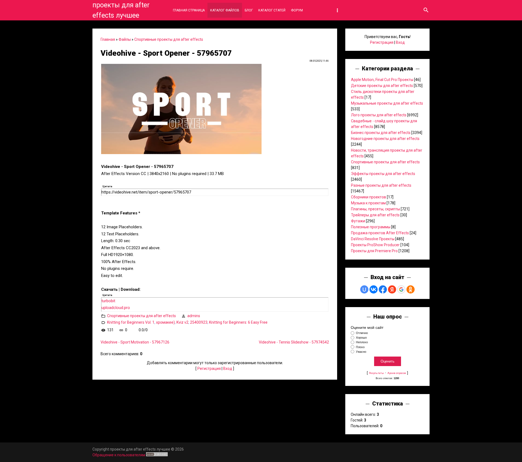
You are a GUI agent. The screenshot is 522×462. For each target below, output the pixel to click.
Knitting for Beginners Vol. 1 (130, 322)
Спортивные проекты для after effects (168, 39)
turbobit (108, 300)
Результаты (376, 373)
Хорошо (361, 337)
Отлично (362, 333)
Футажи (358, 221)
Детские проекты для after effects (382, 85)
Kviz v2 (182, 322)
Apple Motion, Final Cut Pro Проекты (382, 79)
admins (193, 316)
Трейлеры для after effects (375, 215)
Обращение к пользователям (118, 455)
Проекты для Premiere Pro (374, 251)
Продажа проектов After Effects (380, 233)
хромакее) (165, 322)
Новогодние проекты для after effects (385, 138)
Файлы (125, 39)
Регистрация (209, 368)
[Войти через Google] (401, 289)
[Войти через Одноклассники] (410, 289)
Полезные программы (370, 227)
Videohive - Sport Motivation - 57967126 (135, 342)
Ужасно (361, 351)
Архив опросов (396, 373)
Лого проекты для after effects (378, 115)
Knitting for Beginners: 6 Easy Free (238, 322)
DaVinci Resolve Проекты (372, 239)
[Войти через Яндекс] (392, 289)
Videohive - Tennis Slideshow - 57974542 (294, 342)
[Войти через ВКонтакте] (373, 289)
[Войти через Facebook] (383, 289)
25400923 (198, 322)
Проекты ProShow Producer (375, 245)
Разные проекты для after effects (381, 185)
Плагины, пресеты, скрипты (375, 209)
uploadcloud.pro (115, 307)
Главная (108, 39)
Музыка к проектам (368, 203)
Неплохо (362, 342)
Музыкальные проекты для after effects (387, 103)
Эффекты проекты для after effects (383, 173)
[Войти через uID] (364, 289)
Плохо (360, 347)
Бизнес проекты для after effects (381, 132)
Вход (227, 368)
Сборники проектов (368, 197)
